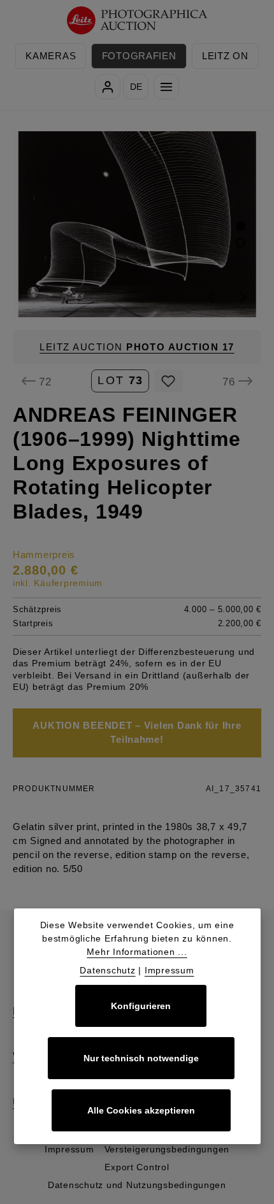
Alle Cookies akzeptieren (141, 1110)
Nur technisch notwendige (141, 1058)
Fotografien (139, 56)
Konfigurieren (141, 1006)
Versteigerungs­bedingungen (167, 1149)
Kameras (50, 56)
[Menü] (166, 86)
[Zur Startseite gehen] (137, 20)
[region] (137, 224)
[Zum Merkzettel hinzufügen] (168, 380)
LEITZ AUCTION (137, 347)
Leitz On (225, 56)
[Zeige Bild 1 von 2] (240, 226)
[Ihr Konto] (107, 86)
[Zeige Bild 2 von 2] (240, 242)
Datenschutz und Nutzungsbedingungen (137, 1185)
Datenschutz (107, 970)
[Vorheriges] (212, 297)
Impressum (69, 1149)
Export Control (137, 1167)
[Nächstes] (241, 297)
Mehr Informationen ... (137, 952)
